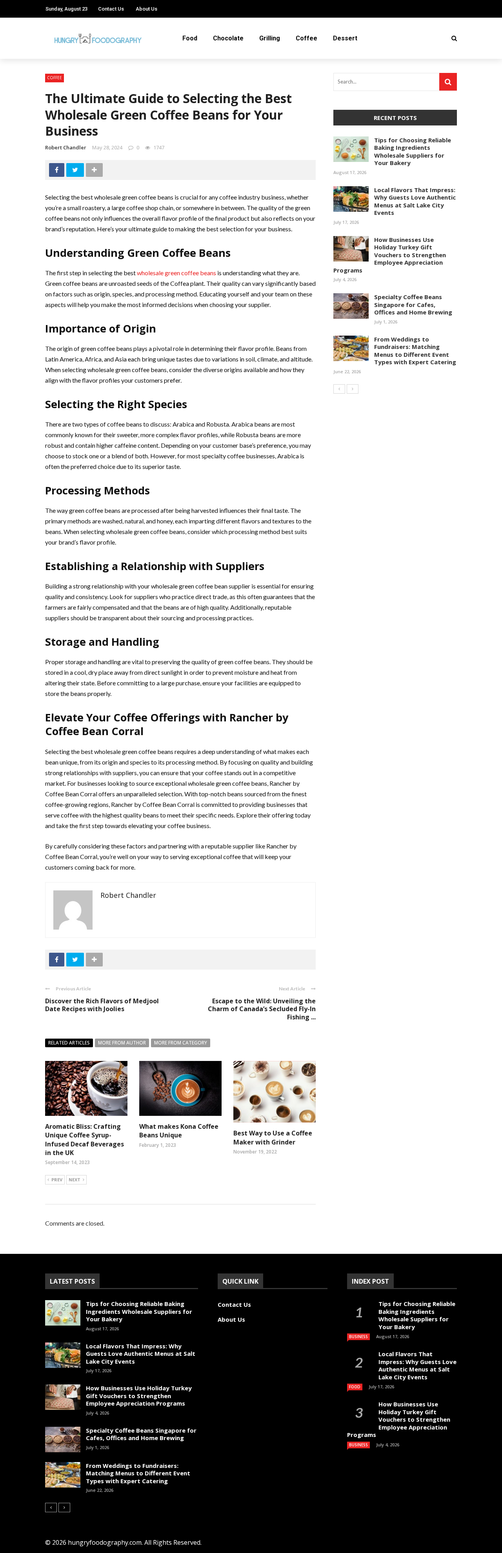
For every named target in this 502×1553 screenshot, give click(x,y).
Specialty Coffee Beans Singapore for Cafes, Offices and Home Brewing (413, 304)
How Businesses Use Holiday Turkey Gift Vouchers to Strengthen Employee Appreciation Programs (389, 255)
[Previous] (339, 389)
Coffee (306, 38)
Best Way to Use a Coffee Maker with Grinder (272, 1137)
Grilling (269, 38)
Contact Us (111, 9)
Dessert (345, 38)
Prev (56, 1179)
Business (358, 1336)
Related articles (69, 1042)
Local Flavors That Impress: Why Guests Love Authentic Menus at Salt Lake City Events (415, 201)
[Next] (352, 389)
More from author (122, 1042)
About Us (146, 9)
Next (74, 1179)
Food (189, 38)
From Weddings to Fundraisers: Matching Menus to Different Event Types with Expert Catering (415, 350)
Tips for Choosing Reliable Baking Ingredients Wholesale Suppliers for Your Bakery (412, 151)
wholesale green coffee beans (176, 272)
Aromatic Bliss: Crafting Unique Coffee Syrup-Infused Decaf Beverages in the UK (84, 1139)
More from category (180, 1042)
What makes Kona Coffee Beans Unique (178, 1130)
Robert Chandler (65, 147)
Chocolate (228, 38)
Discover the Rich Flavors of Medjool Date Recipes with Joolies (102, 1005)
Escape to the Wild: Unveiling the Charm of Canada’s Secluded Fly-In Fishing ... (262, 1009)
